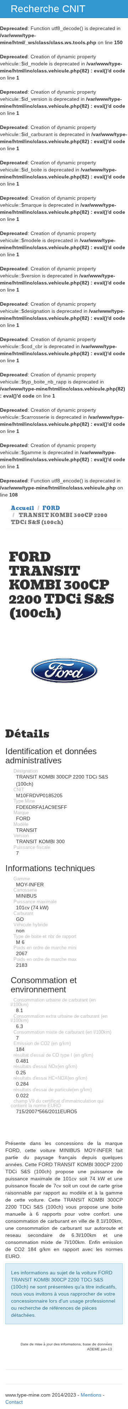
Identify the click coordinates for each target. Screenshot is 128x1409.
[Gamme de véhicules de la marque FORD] (64, 670)
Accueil (22, 508)
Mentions (91, 1395)
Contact (14, 1402)
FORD (51, 508)
